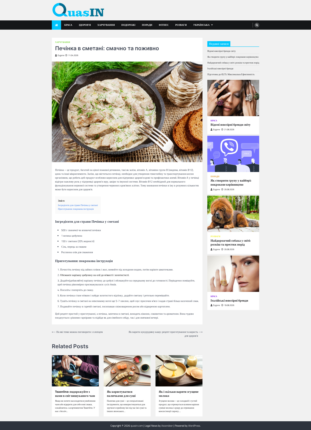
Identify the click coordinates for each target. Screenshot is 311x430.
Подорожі (128, 25)
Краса (68, 25)
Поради (147, 25)
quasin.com (137, 426)
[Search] (256, 25)
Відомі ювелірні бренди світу (221, 51)
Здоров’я (85, 25)
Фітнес (164, 25)
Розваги (181, 25)
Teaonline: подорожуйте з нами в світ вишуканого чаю (75, 394)
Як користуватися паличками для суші (121, 394)
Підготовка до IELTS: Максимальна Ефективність (230, 74)
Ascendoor (167, 426)
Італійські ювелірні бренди (220, 68)
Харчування (106, 25)
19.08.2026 (229, 305)
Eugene (61, 55)
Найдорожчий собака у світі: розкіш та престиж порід (233, 62)
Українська (201, 25)
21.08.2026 (229, 129)
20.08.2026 (229, 189)
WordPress (194, 426)
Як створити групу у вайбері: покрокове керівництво (233, 56)
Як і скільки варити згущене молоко (178, 394)
